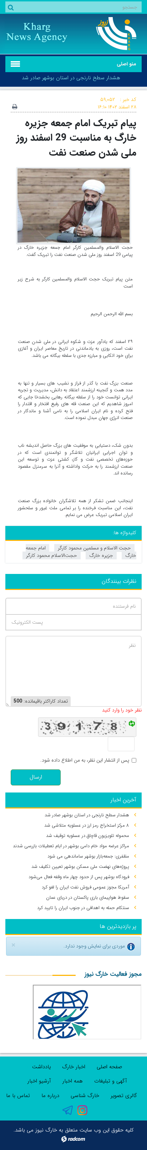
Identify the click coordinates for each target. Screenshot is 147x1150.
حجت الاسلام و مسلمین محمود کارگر (94, 548)
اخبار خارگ (73, 1067)
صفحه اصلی (109, 1067)
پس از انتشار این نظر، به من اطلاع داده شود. (84, 760)
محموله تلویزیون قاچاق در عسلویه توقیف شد (87, 835)
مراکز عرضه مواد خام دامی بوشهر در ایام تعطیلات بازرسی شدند (71, 846)
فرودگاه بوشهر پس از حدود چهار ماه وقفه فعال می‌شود (79, 877)
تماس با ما (18, 1095)
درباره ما (50, 1095)
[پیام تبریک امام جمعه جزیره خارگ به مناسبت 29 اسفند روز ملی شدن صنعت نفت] (73, 205)
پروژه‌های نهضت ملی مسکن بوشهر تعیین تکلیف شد (80, 866)
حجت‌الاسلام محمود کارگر (51, 555)
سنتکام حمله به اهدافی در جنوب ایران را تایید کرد (83, 908)
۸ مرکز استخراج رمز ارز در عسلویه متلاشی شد (86, 825)
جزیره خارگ (101, 555)
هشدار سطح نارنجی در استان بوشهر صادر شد (71, 78)
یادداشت (41, 1067)
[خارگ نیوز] (110, 33)
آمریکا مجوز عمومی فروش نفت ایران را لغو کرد (85, 887)
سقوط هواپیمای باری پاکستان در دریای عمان (87, 897)
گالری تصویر (124, 1095)
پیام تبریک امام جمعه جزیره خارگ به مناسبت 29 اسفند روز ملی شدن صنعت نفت (76, 137)
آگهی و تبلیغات (110, 1081)
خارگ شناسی (85, 1095)
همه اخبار (72, 1081)
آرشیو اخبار (39, 1081)
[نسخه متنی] (14, 107)
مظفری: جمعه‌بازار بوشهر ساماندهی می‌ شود (88, 856)
